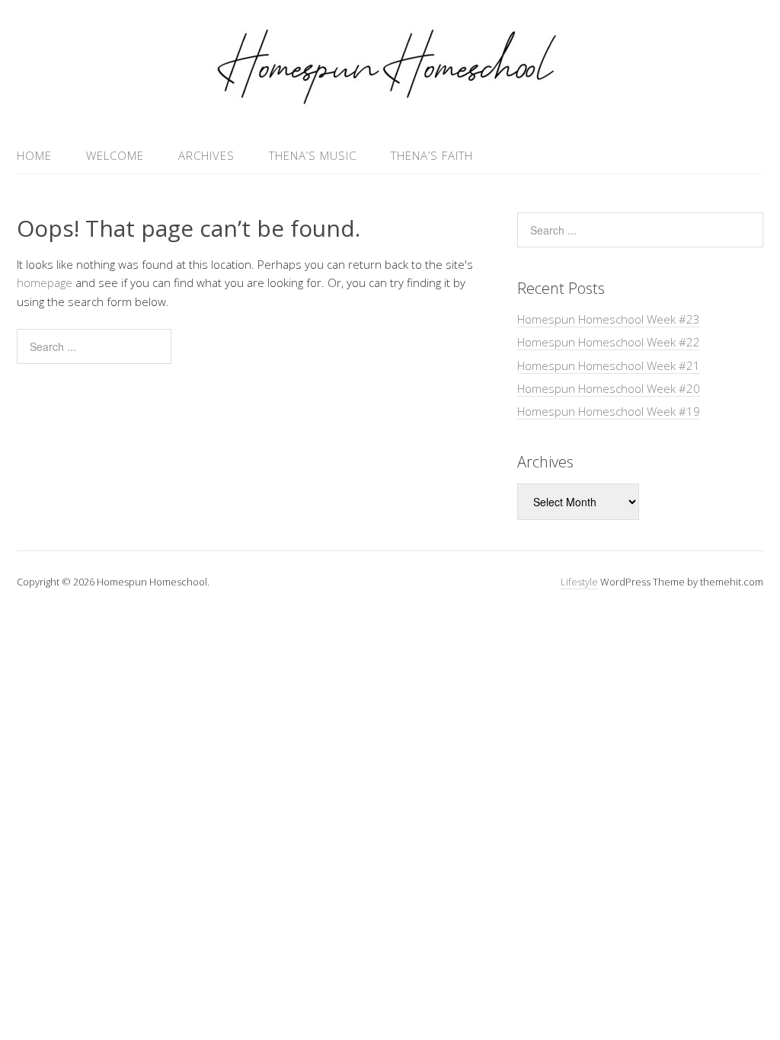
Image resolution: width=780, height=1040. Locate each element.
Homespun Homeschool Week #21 (608, 365)
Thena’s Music (312, 155)
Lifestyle (579, 582)
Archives (206, 155)
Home (34, 155)
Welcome (115, 155)
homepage (44, 282)
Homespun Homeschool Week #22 (608, 341)
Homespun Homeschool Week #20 (608, 388)
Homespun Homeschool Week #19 (608, 411)
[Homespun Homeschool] (390, 101)
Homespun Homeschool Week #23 (608, 319)
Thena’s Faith (432, 155)
